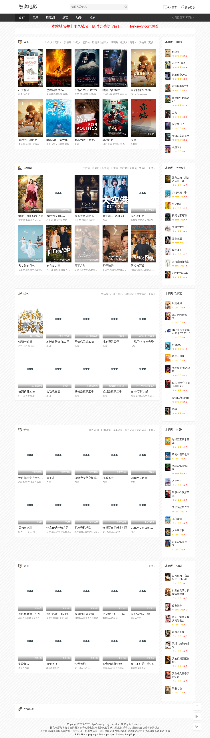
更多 (150, 42)
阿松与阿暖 (138, 265)
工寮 (174, 112)
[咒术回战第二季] (167, 509)
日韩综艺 (130, 294)
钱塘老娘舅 (25, 341)
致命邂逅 (177, 238)
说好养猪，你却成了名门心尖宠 (65, 614)
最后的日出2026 (28, 140)
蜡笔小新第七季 (180, 454)
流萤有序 (51, 663)
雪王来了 (51, 477)
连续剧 (50, 17)
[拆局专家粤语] (167, 217)
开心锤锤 (177, 519)
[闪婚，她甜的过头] (167, 645)
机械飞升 (108, 477)
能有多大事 (53, 265)
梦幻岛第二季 (179, 192)
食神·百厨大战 (139, 391)
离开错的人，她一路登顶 (146, 614)
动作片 (49, 42)
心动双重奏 (53, 391)
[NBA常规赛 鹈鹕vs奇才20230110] (167, 331)
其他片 (142, 42)
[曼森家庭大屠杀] (167, 137)
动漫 (79, 17)
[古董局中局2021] (167, 88)
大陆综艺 (106, 294)
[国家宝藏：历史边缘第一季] (167, 179)
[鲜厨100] (167, 346)
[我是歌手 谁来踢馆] (167, 369)
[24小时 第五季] (167, 274)
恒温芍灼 (80, 663)
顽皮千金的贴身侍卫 (30, 216)
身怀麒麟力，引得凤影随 (33, 614)
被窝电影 (28, 6)
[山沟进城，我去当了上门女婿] (167, 577)
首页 (22, 17)
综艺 (65, 17)
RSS (77, 734)
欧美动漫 (118, 430)
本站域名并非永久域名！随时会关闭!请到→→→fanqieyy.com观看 (105, 26)
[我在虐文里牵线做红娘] (167, 675)
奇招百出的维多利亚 (115, 527)
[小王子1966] (167, 65)
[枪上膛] (167, 53)
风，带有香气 (26, 265)
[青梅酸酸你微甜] (167, 263)
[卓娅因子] (167, 149)
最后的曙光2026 (141, 90)
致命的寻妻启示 (84, 614)
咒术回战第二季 (180, 507)
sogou (111, 734)
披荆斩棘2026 (27, 391)
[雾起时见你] (167, 633)
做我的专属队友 (56, 216)
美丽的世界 (178, 227)
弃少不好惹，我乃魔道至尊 (147, 663)
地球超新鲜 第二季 (57, 341)
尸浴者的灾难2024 (86, 90)
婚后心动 (177, 688)
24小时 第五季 (180, 273)
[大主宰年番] (167, 532)
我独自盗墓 (25, 527)
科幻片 (77, 42)
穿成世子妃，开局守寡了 (118, 614)
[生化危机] (167, 205)
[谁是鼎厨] (167, 305)
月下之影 (80, 265)
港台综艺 (118, 294)
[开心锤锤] (167, 520)
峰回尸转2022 (111, 90)
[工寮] (167, 114)
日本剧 (114, 168)
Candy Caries (139, 477)
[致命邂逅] (167, 240)
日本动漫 (106, 430)
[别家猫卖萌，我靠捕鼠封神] (167, 592)
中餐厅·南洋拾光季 (142, 341)
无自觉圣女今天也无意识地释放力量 (40, 477)
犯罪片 (133, 42)
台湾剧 (105, 168)
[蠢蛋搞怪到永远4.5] (167, 99)
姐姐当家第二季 (112, 391)
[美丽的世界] (167, 228)
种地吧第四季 (111, 341)
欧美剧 (133, 168)
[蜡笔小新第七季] (167, 456)
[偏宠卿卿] (167, 607)
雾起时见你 (178, 632)
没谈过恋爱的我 (180, 397)
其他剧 (142, 168)
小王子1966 (178, 63)
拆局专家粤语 (179, 215)
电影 (35, 17)
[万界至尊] (167, 482)
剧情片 (95, 42)
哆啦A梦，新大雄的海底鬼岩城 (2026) (69, 140)
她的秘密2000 (179, 74)
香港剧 (95, 168)
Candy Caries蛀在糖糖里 (146, 527)
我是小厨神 (178, 356)
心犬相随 (23, 90)
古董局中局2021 (181, 86)
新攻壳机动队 (83, 527)
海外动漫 (130, 430)
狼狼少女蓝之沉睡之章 (88, 477)
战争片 (105, 42)
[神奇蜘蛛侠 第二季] (167, 543)
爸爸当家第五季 (84, 391)
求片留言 (172, 7)
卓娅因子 (177, 147)
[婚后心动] (167, 690)
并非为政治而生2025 (87, 140)
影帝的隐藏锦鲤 (112, 663)
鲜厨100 (176, 345)
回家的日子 (178, 124)
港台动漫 (141, 430)
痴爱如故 (23, 663)
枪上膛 (175, 51)
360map (103, 734)
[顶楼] (167, 410)
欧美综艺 (141, 294)
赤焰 (133, 140)
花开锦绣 (108, 265)
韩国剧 (124, 168)
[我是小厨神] (167, 358)
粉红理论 (177, 250)
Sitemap (85, 734)
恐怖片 (86, 42)
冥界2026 (108, 140)
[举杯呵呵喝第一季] (167, 316)
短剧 (92, 17)
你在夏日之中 (139, 216)
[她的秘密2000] (167, 76)
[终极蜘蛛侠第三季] (167, 494)
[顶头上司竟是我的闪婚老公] (167, 618)
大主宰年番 (178, 530)
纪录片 (124, 42)
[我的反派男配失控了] (167, 660)
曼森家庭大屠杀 (180, 135)
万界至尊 (177, 481)
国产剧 (86, 168)
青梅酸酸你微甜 (180, 261)
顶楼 (174, 409)
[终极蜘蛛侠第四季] (167, 467)
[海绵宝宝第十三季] (167, 441)
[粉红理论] (167, 251)
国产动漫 (94, 430)
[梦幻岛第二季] (167, 194)
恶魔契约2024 (55, 90)
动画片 (114, 42)
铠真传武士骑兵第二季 (60, 527)
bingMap (130, 734)
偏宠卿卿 (177, 605)
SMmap (120, 734)
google (94, 734)
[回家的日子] (167, 126)
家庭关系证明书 (84, 216)
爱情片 (67, 42)
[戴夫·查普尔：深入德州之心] (167, 384)
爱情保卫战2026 (85, 341)
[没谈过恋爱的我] (167, 399)
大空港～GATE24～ (115, 216)
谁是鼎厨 (177, 303)
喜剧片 (58, 42)
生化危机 (177, 204)
